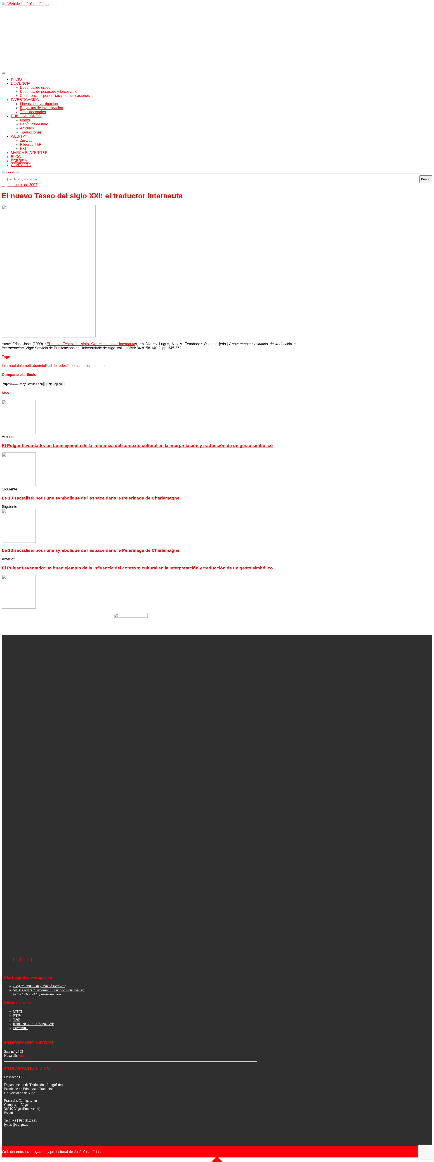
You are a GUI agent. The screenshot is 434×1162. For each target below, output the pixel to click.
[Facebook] (13, 959)
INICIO (16, 79)
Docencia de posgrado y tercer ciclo (48, 91)
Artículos (27, 128)
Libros (25, 120)
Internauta (10, 366)
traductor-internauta (92, 366)
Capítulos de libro (34, 124)
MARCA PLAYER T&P (29, 153)
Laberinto (37, 366)
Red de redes (56, 366)
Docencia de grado (35, 87)
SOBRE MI (19, 161)
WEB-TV (18, 136)
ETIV (17, 1016)
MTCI (17, 1012)
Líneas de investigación (39, 104)
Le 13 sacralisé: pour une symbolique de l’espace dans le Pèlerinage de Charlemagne (90, 498)
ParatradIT (20, 1028)
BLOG (16, 157)
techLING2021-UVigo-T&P (33, 1024)
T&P (16, 1020)
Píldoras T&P (30, 144)
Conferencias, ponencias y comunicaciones (55, 96)
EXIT (24, 149)
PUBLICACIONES (26, 116)
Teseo (71, 366)
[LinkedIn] (20, 959)
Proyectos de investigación (41, 108)
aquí (22, 1055)
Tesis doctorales (33, 112)
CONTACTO (21, 165)
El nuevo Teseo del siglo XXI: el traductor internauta (91, 344)
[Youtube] (31, 959)
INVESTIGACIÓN (25, 100)
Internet (24, 366)
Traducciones (31, 132)
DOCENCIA (20, 83)
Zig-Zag (26, 140)
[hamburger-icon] (3, 73)
